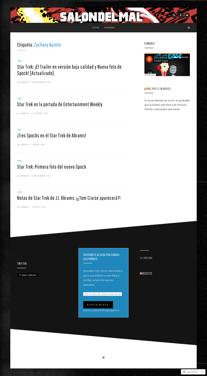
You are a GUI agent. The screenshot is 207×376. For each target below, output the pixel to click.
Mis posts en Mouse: (159, 88)
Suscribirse (98, 304)
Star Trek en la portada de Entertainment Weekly (60, 104)
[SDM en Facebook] (180, 15)
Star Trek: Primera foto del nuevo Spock (51, 167)
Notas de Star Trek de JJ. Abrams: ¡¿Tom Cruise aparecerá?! (69, 198)
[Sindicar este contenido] (145, 88)
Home (95, 27)
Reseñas (109, 27)
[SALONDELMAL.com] (18, 27)
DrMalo (25, 82)
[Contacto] (174, 15)
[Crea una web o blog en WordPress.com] (103, 358)
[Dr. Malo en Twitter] (187, 15)
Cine (19, 61)
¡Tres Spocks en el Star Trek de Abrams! (51, 135)
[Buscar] (189, 27)
